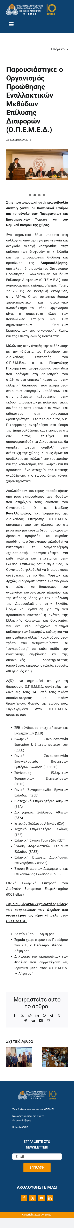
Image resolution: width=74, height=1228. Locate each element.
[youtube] (41, 1198)
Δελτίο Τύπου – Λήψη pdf (34, 934)
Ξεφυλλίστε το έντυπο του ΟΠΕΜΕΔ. (33, 1109)
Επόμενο (58, 49)
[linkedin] (50, 1198)
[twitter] (32, 1198)
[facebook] (24, 1198)
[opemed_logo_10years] (31, 6)
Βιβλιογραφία (20, 1127)
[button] (9, 1057)
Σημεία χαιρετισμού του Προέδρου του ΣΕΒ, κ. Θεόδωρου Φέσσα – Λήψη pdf (41, 945)
